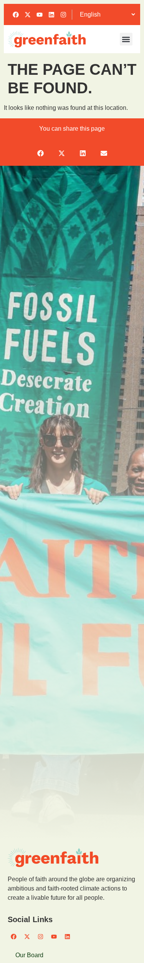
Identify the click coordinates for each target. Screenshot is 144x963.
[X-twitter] (28, 15)
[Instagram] (63, 15)
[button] (126, 39)
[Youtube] (40, 15)
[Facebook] (16, 15)
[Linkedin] (51, 15)
